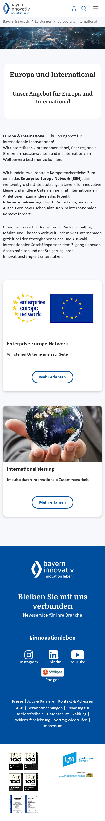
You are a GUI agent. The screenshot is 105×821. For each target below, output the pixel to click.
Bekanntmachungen (45, 708)
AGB (20, 708)
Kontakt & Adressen (75, 701)
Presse (18, 701)
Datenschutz (58, 714)
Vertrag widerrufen (71, 720)
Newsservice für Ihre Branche (52, 615)
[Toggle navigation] (96, 8)
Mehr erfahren (52, 377)
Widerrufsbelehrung (33, 720)
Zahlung (80, 714)
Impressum (52, 726)
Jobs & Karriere (41, 701)
